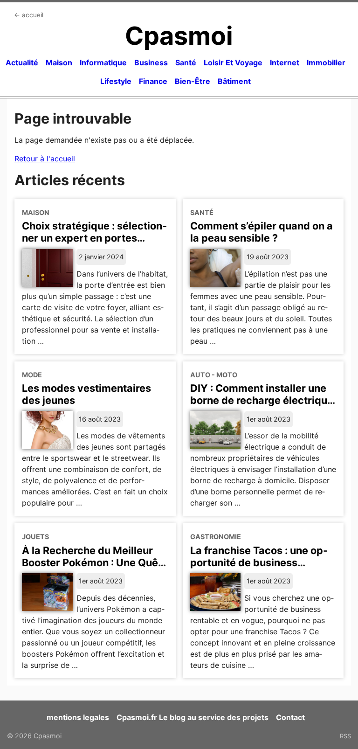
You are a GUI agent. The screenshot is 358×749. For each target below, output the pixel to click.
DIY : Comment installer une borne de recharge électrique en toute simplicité (261, 400)
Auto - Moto (213, 375)
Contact (290, 717)
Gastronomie (215, 537)
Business (151, 62)
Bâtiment (234, 81)
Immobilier (326, 62)
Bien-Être (192, 81)
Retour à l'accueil (44, 158)
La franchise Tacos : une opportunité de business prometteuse (259, 562)
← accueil (28, 15)
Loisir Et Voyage (233, 62)
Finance (153, 81)
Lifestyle (115, 81)
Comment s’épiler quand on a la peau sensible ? (261, 232)
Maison (59, 62)
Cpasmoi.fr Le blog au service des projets (192, 717)
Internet (284, 62)
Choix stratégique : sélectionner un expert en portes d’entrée (94, 238)
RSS (345, 736)
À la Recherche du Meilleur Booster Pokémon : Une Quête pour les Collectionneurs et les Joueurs (95, 568)
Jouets (35, 537)
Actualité (22, 62)
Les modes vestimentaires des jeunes (86, 394)
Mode (32, 375)
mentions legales (78, 717)
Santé (185, 62)
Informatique (103, 62)
